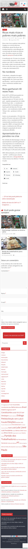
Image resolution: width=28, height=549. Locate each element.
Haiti (9, 428)
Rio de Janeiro (12, 446)
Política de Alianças (12, 443)
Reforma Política (5, 446)
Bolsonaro (19, 407)
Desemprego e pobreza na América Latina (13, 231)
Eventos (3, 369)
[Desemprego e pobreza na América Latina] (14, 216)
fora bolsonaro (16, 425)
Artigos (3, 352)
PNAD (18, 40)
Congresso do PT (11, 410)
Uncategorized (5, 393)
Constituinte (6, 412)
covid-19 (15, 412)
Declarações (4, 357)
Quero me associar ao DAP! (14, 335)
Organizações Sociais (17, 433)
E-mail (3, 302)
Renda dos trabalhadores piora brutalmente (12, 252)
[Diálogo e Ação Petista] (14, 2)
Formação (3, 372)
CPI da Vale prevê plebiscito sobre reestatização (12, 198)
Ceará (3, 410)
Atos (10, 407)
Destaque (5, 416)
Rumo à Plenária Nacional (17, 504)
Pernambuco (22, 439)
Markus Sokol (19, 430)
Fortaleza (23, 424)
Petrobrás (4, 443)
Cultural (3, 355)
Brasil (24, 407)
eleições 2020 (19, 422)
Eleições (3, 364)
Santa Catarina (19, 446)
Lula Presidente (6, 430)
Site (2, 311)
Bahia (13, 407)
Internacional (4, 374)
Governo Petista (4, 428)
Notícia (4, 29)
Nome (3, 293)
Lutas (2, 379)
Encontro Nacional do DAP (6, 424)
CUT (20, 412)
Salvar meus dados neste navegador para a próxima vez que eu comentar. (14, 323)
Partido (3, 391)
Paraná (2, 436)
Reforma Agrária (23, 443)
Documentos (4, 360)
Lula (13, 427)
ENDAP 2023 (4, 367)
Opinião (3, 388)
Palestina (23, 433)
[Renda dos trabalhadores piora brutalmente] (14, 237)
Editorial (3, 362)
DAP (23, 412)
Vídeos (3, 396)
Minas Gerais (8, 433)
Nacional (3, 384)
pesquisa (10, 55)
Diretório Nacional (12, 415)
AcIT (11, 405)
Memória (3, 381)
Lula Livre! (21, 427)
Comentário (5, 271)
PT (18, 442)
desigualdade (13, 40)
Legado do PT (4, 376)
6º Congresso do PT (5, 405)
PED (17, 439)
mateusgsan (20, 38)
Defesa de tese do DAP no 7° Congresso (11, 204)
